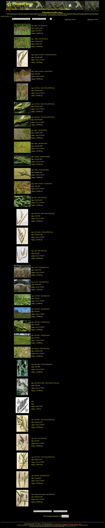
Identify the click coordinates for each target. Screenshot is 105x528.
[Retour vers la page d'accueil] (9, 4)
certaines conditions (63, 525)
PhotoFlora (38, 523)
